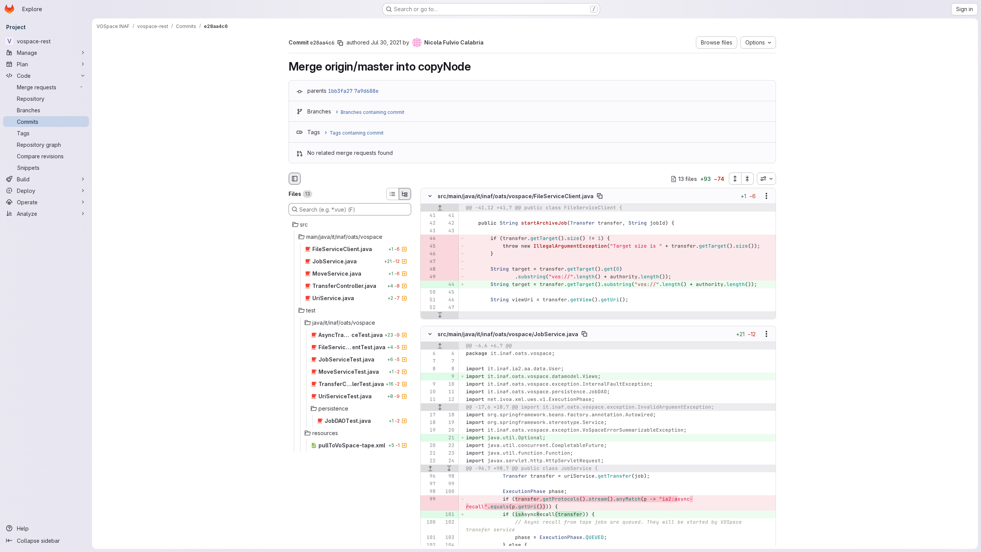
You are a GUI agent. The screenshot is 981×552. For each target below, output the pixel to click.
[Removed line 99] (429, 499)
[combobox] (766, 178)
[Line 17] (429, 415)
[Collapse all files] (747, 178)
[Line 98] (447, 476)
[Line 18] (447, 415)
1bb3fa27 (340, 90)
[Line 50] (429, 292)
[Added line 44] (447, 285)
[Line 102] (447, 522)
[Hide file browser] (295, 178)
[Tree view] (405, 194)
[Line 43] (429, 231)
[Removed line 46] (429, 254)
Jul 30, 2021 (386, 42)
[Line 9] (429, 384)
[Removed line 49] (429, 277)
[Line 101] (429, 537)
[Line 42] (429, 223)
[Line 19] (447, 422)
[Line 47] (447, 308)
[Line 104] (447, 545)
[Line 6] (429, 353)
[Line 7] (429, 361)
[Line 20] (447, 430)
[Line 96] (429, 476)
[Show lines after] (440, 315)
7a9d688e (366, 90)
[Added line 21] (447, 438)
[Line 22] (447, 445)
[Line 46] (447, 300)
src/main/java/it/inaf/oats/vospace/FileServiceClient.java (516, 196)
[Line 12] (447, 399)
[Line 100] (447, 491)
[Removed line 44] (429, 239)
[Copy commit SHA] (340, 43)
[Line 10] (447, 384)
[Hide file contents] (430, 196)
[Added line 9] (447, 376)
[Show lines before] (440, 208)
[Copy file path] (599, 196)
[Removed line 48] (429, 269)
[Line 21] (429, 453)
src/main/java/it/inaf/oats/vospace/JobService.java (508, 333)
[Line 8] (429, 369)
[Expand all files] (735, 178)
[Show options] (766, 196)
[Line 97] (429, 484)
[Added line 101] (447, 514)
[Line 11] (447, 392)
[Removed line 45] (429, 246)
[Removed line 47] (429, 262)
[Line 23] (447, 453)
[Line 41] (429, 216)
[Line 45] (447, 292)
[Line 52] (429, 308)
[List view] (392, 194)
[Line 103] (447, 537)
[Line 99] (447, 484)
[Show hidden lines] (440, 407)
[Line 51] (429, 300)
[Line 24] (447, 461)
